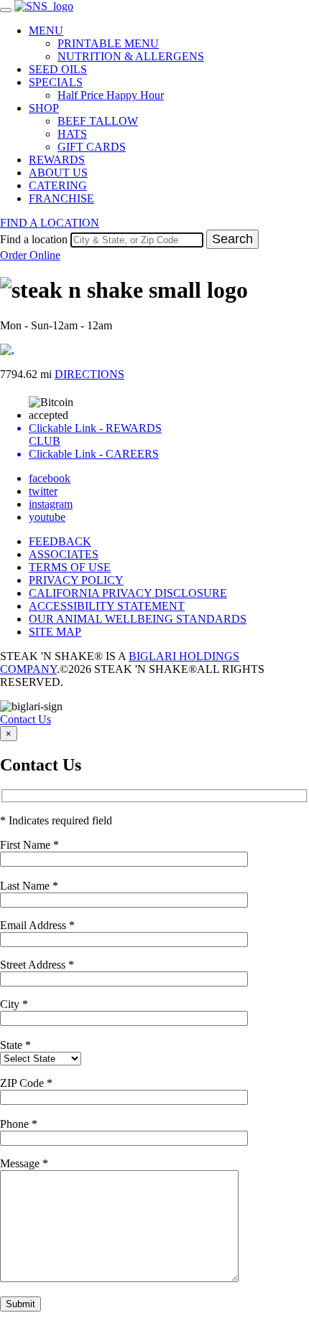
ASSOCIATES (63, 554)
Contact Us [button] (25, 719)
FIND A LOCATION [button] (49, 223)
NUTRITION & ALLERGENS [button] (130, 56)
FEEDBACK (60, 541)
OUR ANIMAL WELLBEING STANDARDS (137, 619)
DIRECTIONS (89, 374)
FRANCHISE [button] (61, 198)
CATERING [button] (58, 185)
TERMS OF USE (70, 567)
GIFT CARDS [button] (91, 147)
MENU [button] (46, 30)
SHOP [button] (44, 108)
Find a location (34, 239)
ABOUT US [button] (58, 172)
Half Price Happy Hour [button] (110, 95)
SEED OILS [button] (58, 69)
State (15, 1045)
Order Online (30, 255)
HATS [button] (72, 134)
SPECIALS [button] (56, 82)
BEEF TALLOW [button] (97, 121)
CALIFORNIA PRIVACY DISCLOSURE (128, 593)
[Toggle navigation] (5, 10)
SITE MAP (55, 632)
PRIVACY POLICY (76, 580)
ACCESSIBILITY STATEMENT (107, 606)
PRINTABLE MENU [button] (108, 43)
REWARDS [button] (57, 160)
